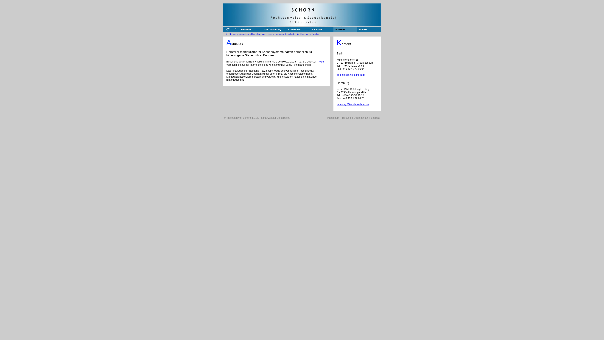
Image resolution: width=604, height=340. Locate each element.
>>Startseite (232, 34)
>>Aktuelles (243, 34)
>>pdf (321, 61)
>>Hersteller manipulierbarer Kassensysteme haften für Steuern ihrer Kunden (284, 34)
